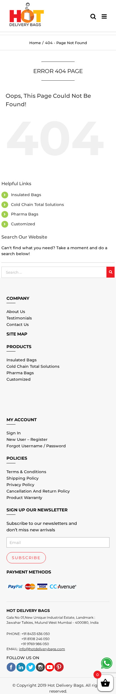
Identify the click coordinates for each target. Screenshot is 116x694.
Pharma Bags (24, 214)
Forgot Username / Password (36, 445)
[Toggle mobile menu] (105, 16)
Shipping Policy (22, 478)
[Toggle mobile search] (93, 16)
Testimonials (19, 318)
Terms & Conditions (26, 471)
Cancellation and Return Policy (38, 491)
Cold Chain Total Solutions (37, 204)
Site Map (16, 334)
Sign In (13, 433)
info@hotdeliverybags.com (42, 649)
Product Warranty (24, 497)
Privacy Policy (20, 484)
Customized (23, 223)
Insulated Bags (26, 194)
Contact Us (17, 324)
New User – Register (27, 439)
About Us (15, 311)
